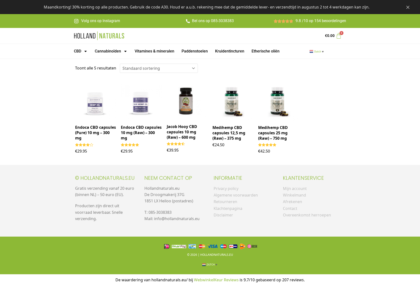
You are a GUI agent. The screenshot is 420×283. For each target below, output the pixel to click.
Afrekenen (292, 201)
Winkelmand (294, 195)
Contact (290, 208)
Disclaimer (223, 215)
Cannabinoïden (108, 51)
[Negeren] (408, 7)
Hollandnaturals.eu (216, 255)
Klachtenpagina (228, 208)
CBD (77, 51)
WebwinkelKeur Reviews (216, 280)
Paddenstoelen (195, 51)
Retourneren (225, 201)
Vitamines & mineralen (154, 51)
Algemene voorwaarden (236, 195)
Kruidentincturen (229, 51)
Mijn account (295, 188)
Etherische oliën (266, 51)
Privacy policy (226, 188)
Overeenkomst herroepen (307, 215)
